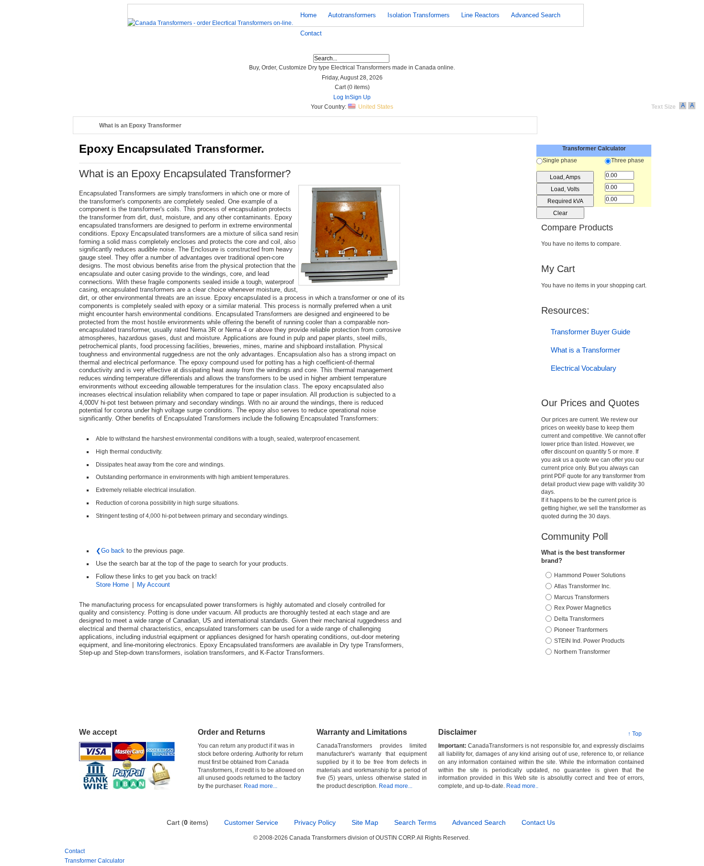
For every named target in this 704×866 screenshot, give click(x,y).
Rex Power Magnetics (582, 607)
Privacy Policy (315, 822)
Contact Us (538, 822)
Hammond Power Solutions (589, 575)
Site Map (365, 822)
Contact (75, 851)
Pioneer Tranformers (581, 630)
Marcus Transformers (581, 597)
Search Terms (415, 822)
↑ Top (635, 733)
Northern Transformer (582, 652)
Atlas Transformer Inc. (582, 586)
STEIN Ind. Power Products (589, 641)
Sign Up (360, 97)
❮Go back (110, 550)
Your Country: (328, 106)
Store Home (112, 584)
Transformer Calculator (95, 860)
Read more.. (522, 786)
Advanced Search (479, 822)
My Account (153, 584)
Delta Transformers (579, 618)
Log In (341, 97)
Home (86, 126)
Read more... (260, 786)
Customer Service (251, 822)
